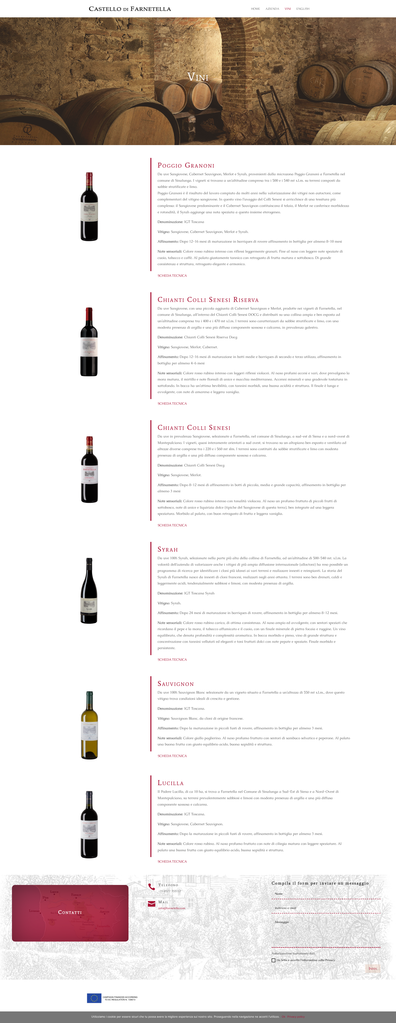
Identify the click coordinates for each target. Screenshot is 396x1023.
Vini (288, 9)
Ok (283, 1016)
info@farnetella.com (171, 908)
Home (255, 9)
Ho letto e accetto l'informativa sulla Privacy (306, 960)
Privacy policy (296, 1016)
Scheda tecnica (172, 275)
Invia (373, 968)
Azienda (272, 9)
